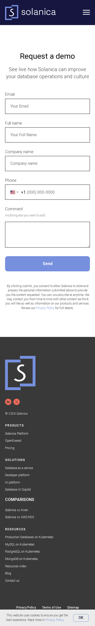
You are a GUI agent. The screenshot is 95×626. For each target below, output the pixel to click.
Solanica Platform (16, 433)
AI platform (12, 482)
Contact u (11, 580)
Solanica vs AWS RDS (19, 517)
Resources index (15, 566)
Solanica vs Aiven (16, 510)
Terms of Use (51, 607)
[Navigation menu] (86, 12)
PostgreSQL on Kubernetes (22, 551)
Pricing (9, 448)
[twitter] (16, 402)
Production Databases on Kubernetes (29, 537)
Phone (10, 180)
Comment (14, 209)
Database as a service (19, 468)
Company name (19, 151)
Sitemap (73, 607)
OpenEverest (13, 440)
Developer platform (17, 475)
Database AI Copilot (18, 489)
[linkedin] (8, 402)
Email (10, 94)
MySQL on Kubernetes (19, 544)
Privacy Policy (55, 620)
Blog (8, 573)
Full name (13, 123)
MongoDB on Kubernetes (21, 559)
